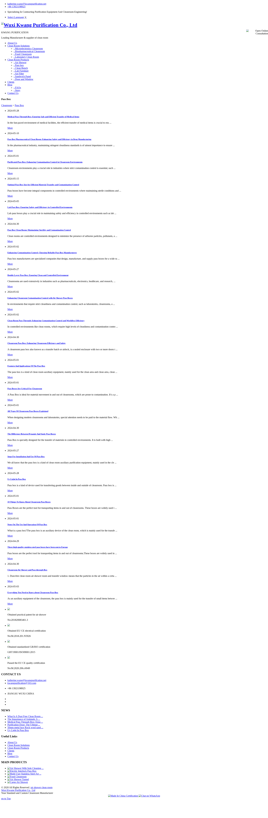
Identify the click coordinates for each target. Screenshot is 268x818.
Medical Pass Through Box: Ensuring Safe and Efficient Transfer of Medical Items (43, 117)
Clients (10, 750)
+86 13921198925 (16, 6)
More (10, 128)
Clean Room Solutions (18, 745)
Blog (9, 753)
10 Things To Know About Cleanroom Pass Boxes (29, 502)
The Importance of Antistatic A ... (23, 719)
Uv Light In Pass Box (16, 479)
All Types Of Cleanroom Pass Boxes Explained (27, 411)
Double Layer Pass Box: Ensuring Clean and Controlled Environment (37, 275)
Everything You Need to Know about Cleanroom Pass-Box (32, 592)
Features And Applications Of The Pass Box (26, 366)
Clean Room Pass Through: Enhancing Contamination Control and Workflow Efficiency (46, 320)
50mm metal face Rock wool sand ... (25, 727)
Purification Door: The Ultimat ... (23, 724)
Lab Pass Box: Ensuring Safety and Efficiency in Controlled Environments (39, 207)
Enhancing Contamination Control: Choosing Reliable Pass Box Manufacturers (42, 252)
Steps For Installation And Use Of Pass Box (26, 456)
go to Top (6, 798)
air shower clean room (41, 787)
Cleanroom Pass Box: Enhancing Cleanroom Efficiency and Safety (36, 343)
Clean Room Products (18, 748)
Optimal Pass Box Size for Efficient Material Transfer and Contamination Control (43, 184)
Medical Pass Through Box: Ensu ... (25, 722)
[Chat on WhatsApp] (149, 795)
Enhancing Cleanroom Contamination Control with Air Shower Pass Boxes (40, 298)
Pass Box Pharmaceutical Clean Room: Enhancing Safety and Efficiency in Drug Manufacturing (49, 139)
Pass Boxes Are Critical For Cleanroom (24, 388)
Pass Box (19, 105)
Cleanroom (6, 105)
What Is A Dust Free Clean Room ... (25, 716)
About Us (12, 742)
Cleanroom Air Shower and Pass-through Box (27, 570)
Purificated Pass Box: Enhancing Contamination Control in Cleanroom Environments (45, 162)
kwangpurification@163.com (21, 683)
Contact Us (12, 756)
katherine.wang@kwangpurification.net (26, 3)
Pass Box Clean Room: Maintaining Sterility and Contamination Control (39, 230)
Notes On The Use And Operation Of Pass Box (27, 524)
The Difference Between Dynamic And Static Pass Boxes (31, 434)
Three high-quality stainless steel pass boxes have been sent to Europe (37, 547)
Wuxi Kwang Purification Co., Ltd (18, 790)
